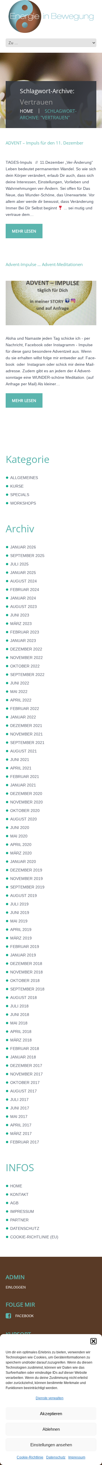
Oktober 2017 (25, 1082)
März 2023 (21, 623)
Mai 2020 (18, 836)
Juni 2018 (19, 1014)
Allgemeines (24, 477)
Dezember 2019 (26, 870)
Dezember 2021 (26, 725)
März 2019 (21, 938)
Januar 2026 (23, 547)
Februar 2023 (24, 632)
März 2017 (21, 1133)
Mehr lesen (24, 231)
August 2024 (23, 581)
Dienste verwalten (49, 1398)
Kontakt (19, 1194)
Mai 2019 (18, 921)
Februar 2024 (24, 589)
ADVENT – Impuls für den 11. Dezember (44, 143)
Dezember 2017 (26, 1065)
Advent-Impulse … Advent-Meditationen (44, 264)
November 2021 (26, 734)
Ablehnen (51, 1429)
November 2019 (26, 878)
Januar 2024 (23, 598)
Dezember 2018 (26, 963)
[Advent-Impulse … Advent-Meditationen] (51, 303)
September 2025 (27, 555)
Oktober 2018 (25, 980)
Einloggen (16, 1287)
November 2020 (26, 802)
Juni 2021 (19, 759)
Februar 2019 (24, 946)
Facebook (24, 1316)
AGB (14, 1203)
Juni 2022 (19, 683)
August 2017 (23, 1091)
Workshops (23, 503)
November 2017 (26, 1074)
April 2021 (20, 768)
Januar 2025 (23, 572)
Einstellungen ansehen (51, 1444)
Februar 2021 (24, 776)
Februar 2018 (24, 1048)
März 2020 (21, 853)
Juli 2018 (19, 1006)
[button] (93, 1341)
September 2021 (27, 742)
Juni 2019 (19, 912)
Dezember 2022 (26, 649)
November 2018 (26, 972)
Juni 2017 (19, 1108)
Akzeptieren (51, 1413)
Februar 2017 (24, 1142)
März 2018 (21, 1040)
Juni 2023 (19, 615)
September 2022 (27, 674)
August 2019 (23, 895)
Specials (19, 494)
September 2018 (27, 989)
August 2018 (23, 997)
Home (26, 111)
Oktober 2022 (25, 666)
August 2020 (23, 819)
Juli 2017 (19, 1099)
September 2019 (27, 887)
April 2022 (20, 700)
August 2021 (23, 751)
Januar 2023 (23, 640)
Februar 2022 (24, 708)
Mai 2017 (18, 1116)
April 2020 (20, 844)
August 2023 (23, 606)
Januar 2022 (23, 717)
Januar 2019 (23, 955)
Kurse (17, 486)
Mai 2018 (18, 1023)
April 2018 (20, 1031)
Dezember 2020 (26, 793)
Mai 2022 (18, 691)
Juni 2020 (19, 827)
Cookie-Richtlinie (30, 1457)
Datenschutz (55, 1457)
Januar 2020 (23, 861)
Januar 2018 (23, 1057)
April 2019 (20, 929)
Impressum (76, 1457)
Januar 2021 (23, 785)
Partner (19, 1220)
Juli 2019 (19, 904)
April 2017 (20, 1125)
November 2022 (26, 657)
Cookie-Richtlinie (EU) (34, 1237)
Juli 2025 (19, 564)
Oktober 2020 (25, 810)
